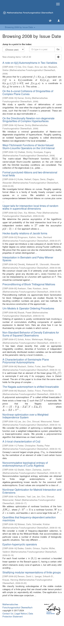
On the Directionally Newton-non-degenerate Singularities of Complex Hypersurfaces (28, 119)
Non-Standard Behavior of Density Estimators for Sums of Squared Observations (30, 334)
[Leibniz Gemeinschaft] (52, 609)
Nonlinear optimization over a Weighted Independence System (25, 416)
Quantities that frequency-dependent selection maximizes (29, 518)
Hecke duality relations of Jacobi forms (24, 233)
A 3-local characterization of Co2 (21, 441)
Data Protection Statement (17, 615)
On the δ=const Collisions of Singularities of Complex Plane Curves (27, 92)
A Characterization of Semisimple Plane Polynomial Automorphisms (25, 361)
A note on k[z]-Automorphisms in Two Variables (29, 63)
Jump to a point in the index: (17, 44)
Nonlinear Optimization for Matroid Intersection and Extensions (31, 491)
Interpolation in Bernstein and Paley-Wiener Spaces (27, 258)
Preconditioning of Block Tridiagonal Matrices (28, 284)
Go (58, 49)
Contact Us (7, 613)
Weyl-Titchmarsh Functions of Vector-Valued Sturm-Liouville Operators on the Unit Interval (28, 146)
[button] (50, 20)
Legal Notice (21, 613)
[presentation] (40, 76)
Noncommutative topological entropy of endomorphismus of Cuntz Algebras (25, 464)
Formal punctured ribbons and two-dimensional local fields (29, 173)
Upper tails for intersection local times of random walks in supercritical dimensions (30, 207)
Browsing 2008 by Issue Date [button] (19, 27)
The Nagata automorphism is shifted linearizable (30, 387)
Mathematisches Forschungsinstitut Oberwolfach (17, 606)
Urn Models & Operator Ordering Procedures (28, 308)
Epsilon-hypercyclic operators (19, 544)
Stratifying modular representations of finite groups (31, 572)
